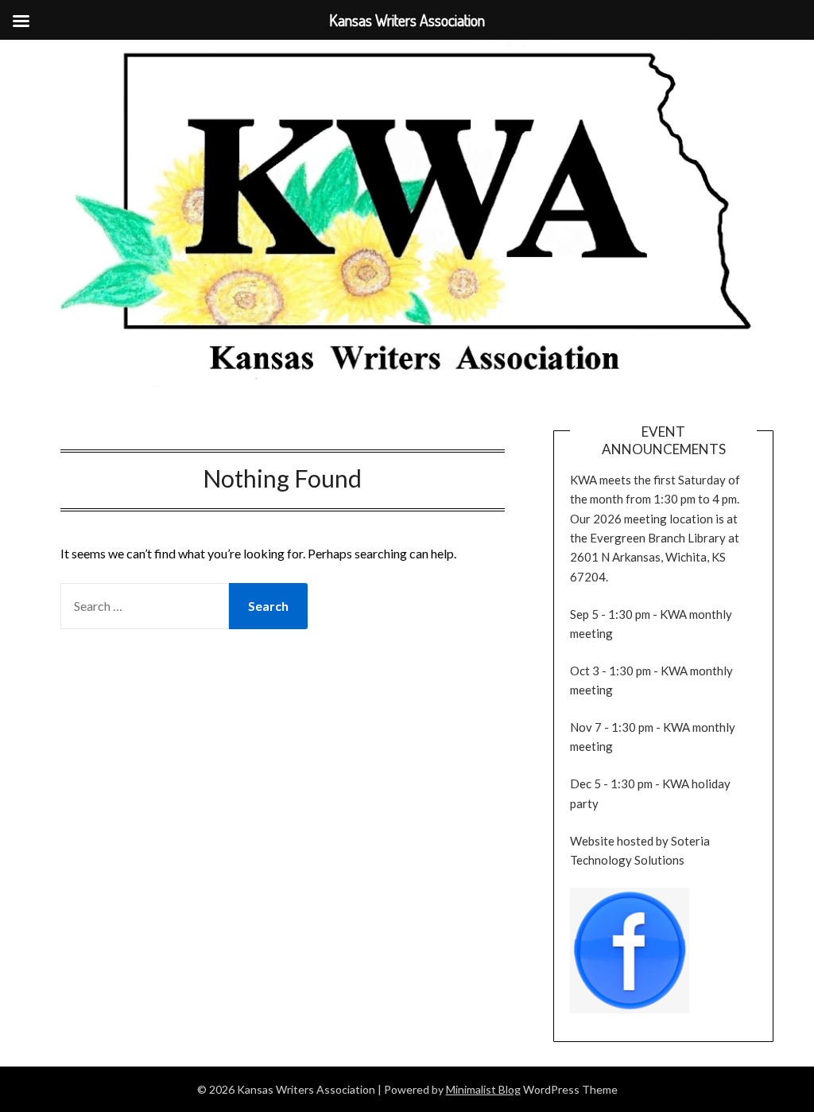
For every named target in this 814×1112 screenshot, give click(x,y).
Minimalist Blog (483, 1089)
